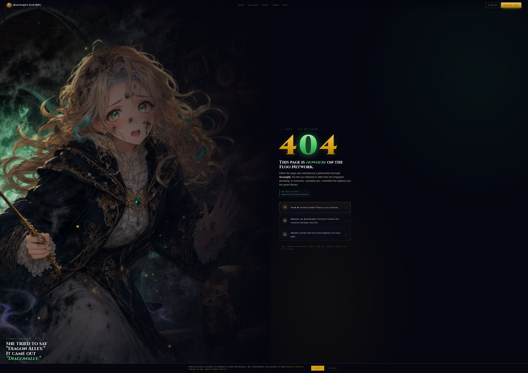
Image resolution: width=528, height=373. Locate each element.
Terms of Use (196, 369)
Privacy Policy (295, 367)
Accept (317, 368)
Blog (285, 5)
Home (241, 5)
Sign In (492, 5)
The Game (253, 5)
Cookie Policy (218, 369)
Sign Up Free (511, 5)
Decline (332, 368)
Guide (265, 5)
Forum (275, 5)
